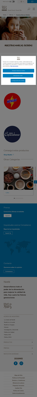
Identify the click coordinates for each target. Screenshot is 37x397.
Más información (14, 66)
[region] (18, 70)
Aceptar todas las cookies (18, 70)
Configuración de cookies (18, 80)
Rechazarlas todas (18, 75)
